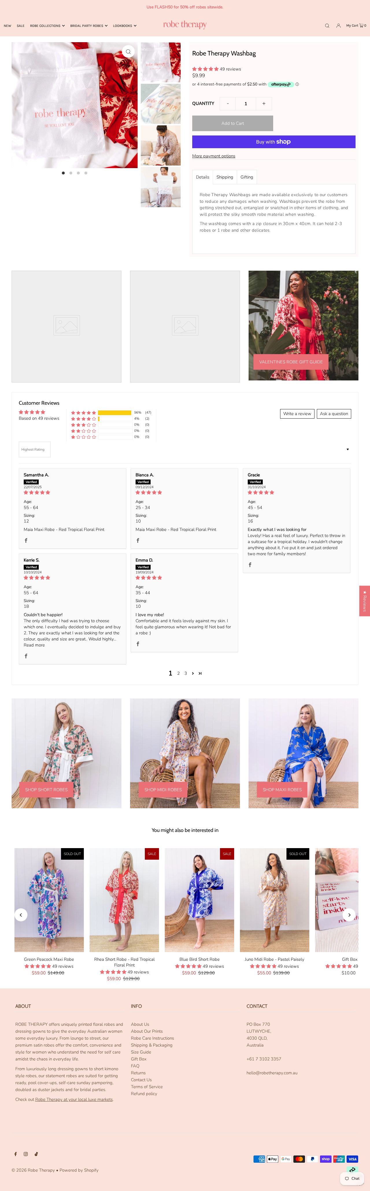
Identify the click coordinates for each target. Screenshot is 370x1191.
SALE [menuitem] (21, 26)
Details (202, 177)
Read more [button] (34, 645)
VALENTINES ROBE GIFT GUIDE (291, 362)
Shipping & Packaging (152, 1045)
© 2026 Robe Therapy (33, 1170)
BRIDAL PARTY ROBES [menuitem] (86, 26)
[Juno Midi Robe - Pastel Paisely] (274, 900)
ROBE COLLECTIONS (45, 26)
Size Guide (141, 1052)
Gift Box (139, 1059)
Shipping (225, 177)
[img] (72, 492)
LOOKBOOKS (122, 26)
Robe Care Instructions (152, 1038)
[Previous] (20, 914)
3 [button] (185, 673)
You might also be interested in (185, 830)
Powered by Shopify (79, 1170)
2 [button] (178, 673)
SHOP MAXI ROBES (282, 790)
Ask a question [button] (334, 414)
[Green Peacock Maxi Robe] (49, 900)
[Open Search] (327, 25)
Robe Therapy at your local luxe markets (74, 1099)
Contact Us (141, 1080)
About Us (140, 1024)
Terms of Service (147, 1087)
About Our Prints (147, 1031)
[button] (206, 69)
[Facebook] (15, 1154)
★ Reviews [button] (365, 601)
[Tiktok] (36, 1154)
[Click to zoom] (128, 51)
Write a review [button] (297, 414)
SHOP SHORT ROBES (46, 790)
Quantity (203, 103)
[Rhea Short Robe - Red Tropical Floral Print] (124, 900)
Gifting (246, 177)
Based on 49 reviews (39, 418)
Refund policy (144, 1094)
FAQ (135, 1066)
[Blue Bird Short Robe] (199, 900)
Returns (138, 1073)
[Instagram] (26, 1154)
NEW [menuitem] (7, 26)
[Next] (349, 914)
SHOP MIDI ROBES (163, 790)
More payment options (213, 156)
